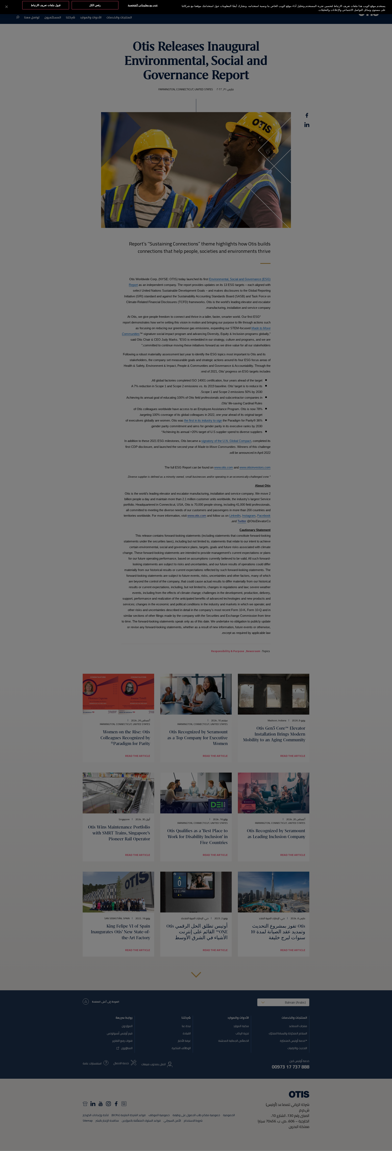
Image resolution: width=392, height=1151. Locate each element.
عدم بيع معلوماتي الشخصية (143, 5)
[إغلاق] (6, 6)
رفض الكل (95, 5)
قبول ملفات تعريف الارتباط (45, 5)
